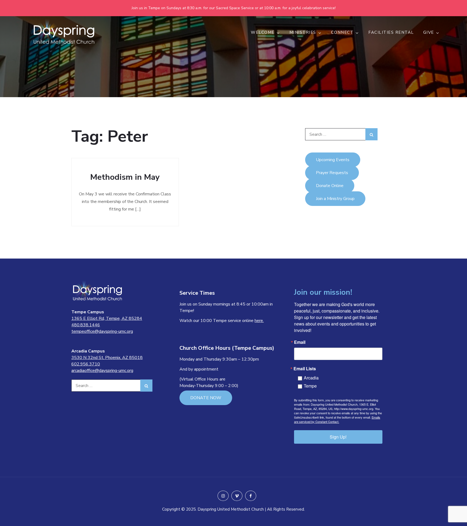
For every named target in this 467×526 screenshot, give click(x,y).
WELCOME (263, 32)
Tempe (310, 386)
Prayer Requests (332, 173)
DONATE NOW (205, 398)
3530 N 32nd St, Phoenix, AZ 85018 (107, 358)
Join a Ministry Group (335, 199)
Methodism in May (125, 177)
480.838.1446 (85, 325)
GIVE (428, 32)
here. (259, 321)
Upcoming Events (332, 160)
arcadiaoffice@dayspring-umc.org (102, 371)
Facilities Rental (391, 32)
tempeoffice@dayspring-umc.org (102, 331)
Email (299, 342)
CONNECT (342, 32)
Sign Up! (338, 437)
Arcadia (311, 378)
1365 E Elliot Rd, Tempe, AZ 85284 (106, 318)
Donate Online (329, 186)
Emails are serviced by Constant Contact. (337, 419)
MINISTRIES (302, 32)
